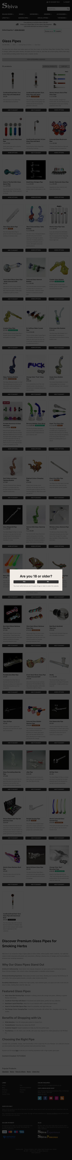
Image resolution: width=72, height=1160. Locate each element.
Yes (24, 581)
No (48, 581)
